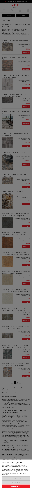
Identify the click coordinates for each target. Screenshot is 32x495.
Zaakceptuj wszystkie (16, 486)
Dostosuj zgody (16, 482)
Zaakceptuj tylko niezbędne (16, 478)
